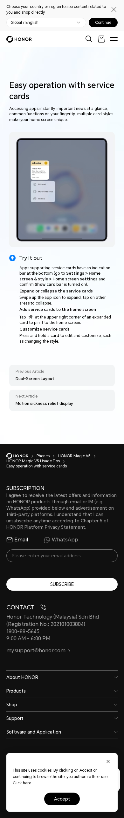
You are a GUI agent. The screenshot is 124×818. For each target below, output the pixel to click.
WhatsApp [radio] (65, 540)
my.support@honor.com (35, 650)
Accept (62, 798)
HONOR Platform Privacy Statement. (46, 527)
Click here (22, 783)
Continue (103, 22)
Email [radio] (21, 540)
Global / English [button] (24, 22)
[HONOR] (21, 456)
